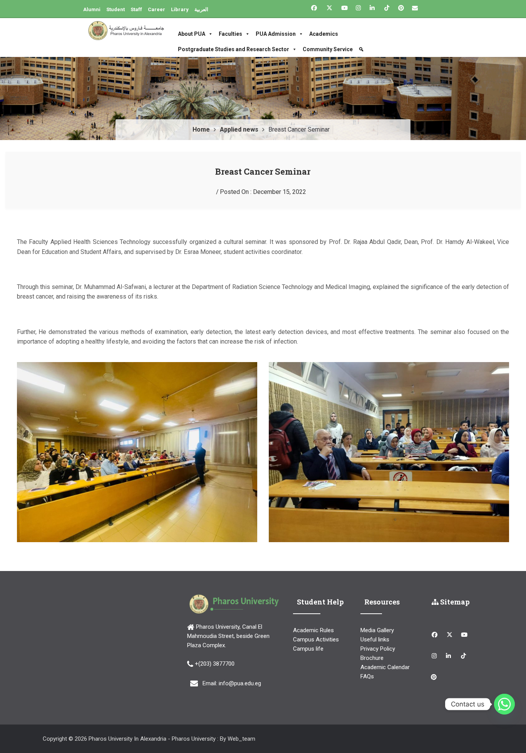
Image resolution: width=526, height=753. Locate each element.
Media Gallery (377, 630)
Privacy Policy (377, 648)
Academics (323, 34)
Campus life (308, 648)
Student (115, 9)
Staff (136, 9)
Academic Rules (313, 630)
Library (180, 9)
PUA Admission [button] (276, 34)
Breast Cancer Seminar (262, 171)
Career (156, 9)
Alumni (92, 9)
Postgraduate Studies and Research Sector (233, 49)
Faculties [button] (230, 34)
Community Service (328, 49)
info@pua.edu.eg (240, 683)
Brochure (372, 657)
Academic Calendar (385, 667)
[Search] (362, 49)
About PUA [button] (191, 34)
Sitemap (454, 601)
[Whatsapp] (504, 704)
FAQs (367, 676)
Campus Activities (316, 639)
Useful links (374, 639)
